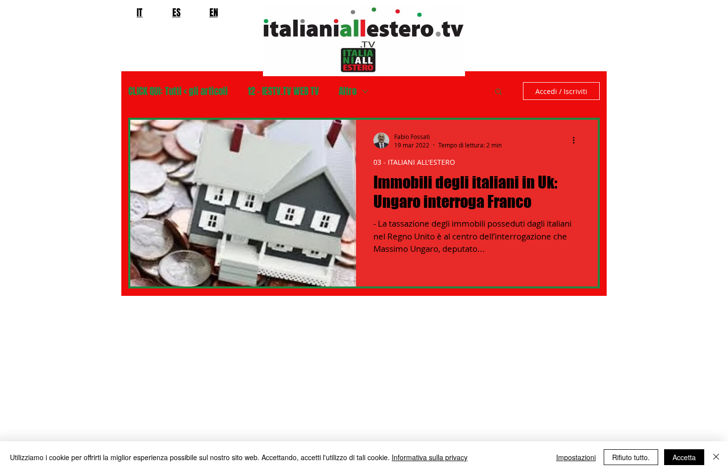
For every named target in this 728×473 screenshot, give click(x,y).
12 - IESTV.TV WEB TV (283, 91)
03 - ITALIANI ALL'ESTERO (414, 162)
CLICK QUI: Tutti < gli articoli (178, 91)
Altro (348, 91)
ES (176, 12)
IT (140, 12)
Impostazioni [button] (576, 457)
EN (213, 12)
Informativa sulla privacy (430, 457)
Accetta (684, 457)
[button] (498, 92)
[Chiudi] (716, 457)
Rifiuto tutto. (631, 457)
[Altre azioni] (577, 140)
